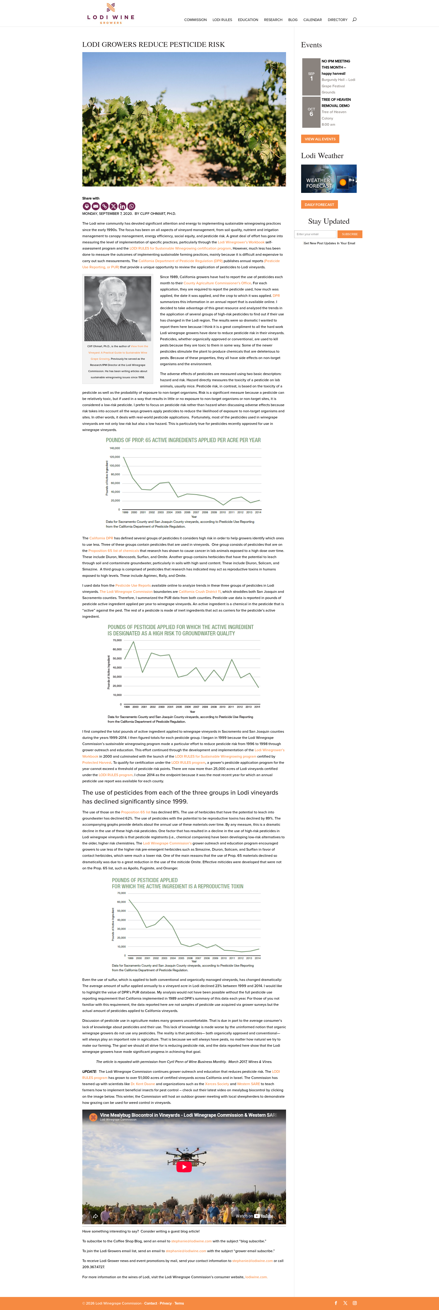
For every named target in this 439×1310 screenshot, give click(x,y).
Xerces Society (217, 1084)
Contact (150, 1303)
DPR (276, 295)
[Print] (87, 206)
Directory (338, 20)
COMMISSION (195, 20)
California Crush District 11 (199, 591)
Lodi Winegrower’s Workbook (241, 242)
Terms (179, 1303)
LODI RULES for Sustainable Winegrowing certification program (180, 248)
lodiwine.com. (256, 1277)
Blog (292, 20)
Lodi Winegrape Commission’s (167, 843)
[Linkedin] (122, 206)
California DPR (101, 538)
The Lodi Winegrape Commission (126, 591)
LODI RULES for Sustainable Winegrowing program (215, 756)
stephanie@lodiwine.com (191, 1241)
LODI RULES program (188, 762)
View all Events (320, 139)
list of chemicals (126, 550)
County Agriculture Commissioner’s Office (217, 283)
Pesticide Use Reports (133, 585)
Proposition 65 (100, 550)
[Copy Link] (105, 206)
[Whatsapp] (131, 206)
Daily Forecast (319, 204)
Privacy (166, 1303)
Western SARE (248, 1084)
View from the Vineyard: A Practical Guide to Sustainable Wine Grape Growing (118, 352)
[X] (114, 206)
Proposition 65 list (135, 812)
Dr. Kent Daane (143, 1084)
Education (248, 20)
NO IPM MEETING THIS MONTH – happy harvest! (336, 67)
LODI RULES (222, 20)
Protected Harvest (96, 762)
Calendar (312, 20)
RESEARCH (273, 20)
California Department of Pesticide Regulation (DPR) (181, 261)
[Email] (96, 206)
